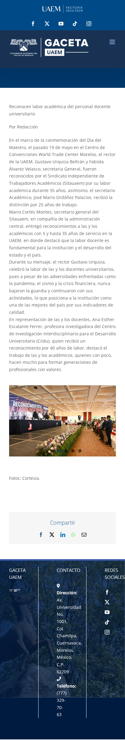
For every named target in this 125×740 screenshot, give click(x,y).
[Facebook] (107, 592)
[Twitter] (107, 602)
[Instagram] (107, 632)
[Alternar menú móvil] (113, 42)
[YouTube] (107, 612)
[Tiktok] (107, 622)
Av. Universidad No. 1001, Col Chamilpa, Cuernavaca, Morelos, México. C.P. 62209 (69, 636)
